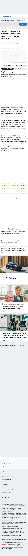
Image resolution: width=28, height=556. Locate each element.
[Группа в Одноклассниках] (5, 463)
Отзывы (3, 474)
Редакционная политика (6, 492)
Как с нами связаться (6, 487)
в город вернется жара (16, 107)
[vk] (12, 198)
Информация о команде (6, 479)
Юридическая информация (7, 494)
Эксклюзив (3, 20)
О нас (3, 471)
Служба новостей (16, 48)
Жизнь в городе (13, 43)
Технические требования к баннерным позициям (11, 489)
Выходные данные (5, 497)
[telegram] (16, 198)
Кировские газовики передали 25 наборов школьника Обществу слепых (12, 242)
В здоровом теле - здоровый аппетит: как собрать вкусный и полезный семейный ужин (13, 250)
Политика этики (5, 484)
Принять (23, 24)
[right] (26, 20)
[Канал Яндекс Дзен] (7, 69)
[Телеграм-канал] (7, 463)
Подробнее (9, 511)
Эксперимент (20, 20)
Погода (4, 43)
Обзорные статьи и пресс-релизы (8, 476)
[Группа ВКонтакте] (7, 66)
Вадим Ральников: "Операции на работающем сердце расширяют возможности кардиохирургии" (13, 233)
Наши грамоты (5, 481)
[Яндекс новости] (20, 66)
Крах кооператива (11, 20)
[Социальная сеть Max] (20, 69)
